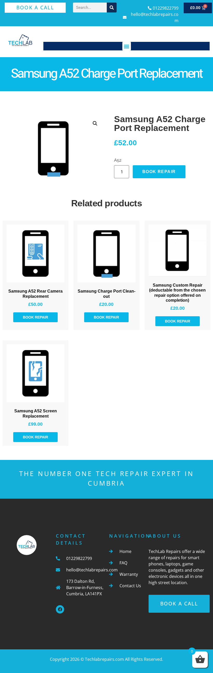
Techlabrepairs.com (104, 659)
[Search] (112, 7)
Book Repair (159, 171)
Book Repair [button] (35, 317)
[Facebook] (60, 609)
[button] (126, 46)
